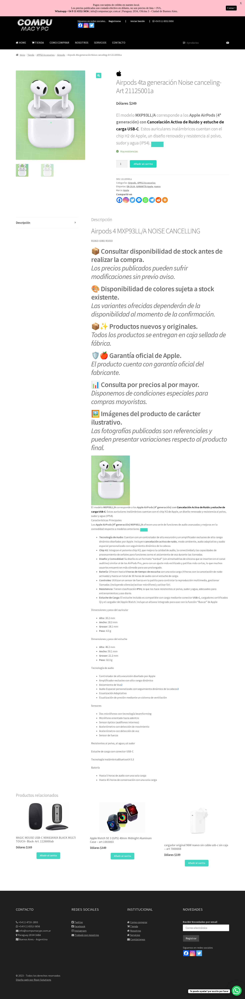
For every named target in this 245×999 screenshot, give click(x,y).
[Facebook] (80, 25)
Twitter (78, 922)
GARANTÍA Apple (144, 186)
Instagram (80, 930)
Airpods (61, 54)
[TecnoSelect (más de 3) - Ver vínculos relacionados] (157, 144)
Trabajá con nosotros (87, 935)
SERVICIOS (100, 42)
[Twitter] (91, 25)
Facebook (79, 926)
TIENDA (39, 42)
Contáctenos (137, 939)
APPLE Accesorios (46, 54)
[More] (165, 200)
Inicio (22, 54)
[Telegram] (152, 200)
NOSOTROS (81, 42)
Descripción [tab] (23, 223)
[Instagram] (86, 25)
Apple (126, 190)
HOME (22, 42)
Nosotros (135, 930)
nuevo (157, 186)
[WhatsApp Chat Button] (237, 991)
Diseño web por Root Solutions (33, 979)
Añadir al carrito (143, 163)
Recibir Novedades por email (200, 921)
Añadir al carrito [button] (48, 855)
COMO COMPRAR (59, 42)
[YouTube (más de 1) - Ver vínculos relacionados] (144, 530)
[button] (98, 75)
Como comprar (138, 922)
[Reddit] (158, 200)
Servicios (135, 935)
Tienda (31, 54)
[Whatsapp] (145, 200)
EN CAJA (131, 186)
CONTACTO (118, 42)
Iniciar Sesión (137, 21)
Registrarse (115, 21)
